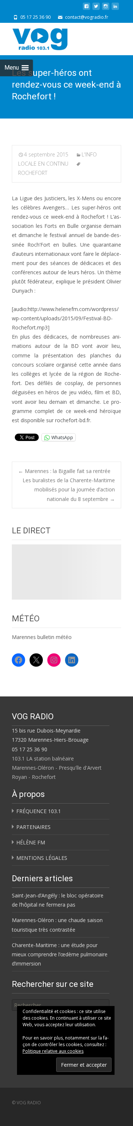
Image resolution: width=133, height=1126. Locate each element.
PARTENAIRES (33, 826)
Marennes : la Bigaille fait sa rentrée (64, 470)
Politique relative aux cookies (53, 1051)
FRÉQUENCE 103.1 (38, 811)
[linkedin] (115, 9)
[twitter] (96, 9)
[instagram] (105, 9)
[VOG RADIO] (53, 37)
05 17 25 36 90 (29, 749)
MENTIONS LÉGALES (41, 857)
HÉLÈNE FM (30, 842)
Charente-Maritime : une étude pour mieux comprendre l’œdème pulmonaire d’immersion (60, 954)
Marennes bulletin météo (42, 636)
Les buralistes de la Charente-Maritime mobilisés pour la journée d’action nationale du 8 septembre (69, 489)
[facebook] (86, 9)
